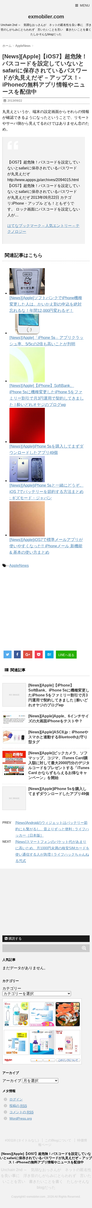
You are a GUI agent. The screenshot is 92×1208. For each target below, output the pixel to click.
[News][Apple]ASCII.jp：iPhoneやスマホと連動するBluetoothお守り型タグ (58, 737)
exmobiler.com (46, 17)
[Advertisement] (42, 611)
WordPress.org (20, 1118)
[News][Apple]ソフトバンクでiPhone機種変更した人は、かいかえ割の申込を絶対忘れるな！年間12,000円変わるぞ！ (45, 304)
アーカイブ (11, 1081)
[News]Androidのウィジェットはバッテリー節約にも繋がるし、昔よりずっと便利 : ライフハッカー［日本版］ (52, 829)
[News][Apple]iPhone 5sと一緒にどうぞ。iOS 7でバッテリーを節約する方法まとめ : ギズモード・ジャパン (46, 491)
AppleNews (19, 566)
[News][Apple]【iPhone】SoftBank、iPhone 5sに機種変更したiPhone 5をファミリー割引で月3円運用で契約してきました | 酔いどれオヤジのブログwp (58, 695)
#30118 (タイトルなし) (22, 1140)
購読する (15, 938)
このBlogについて (58, 1140)
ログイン (16, 1099)
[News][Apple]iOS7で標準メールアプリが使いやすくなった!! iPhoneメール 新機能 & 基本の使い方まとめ (46, 546)
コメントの (21, 1112)
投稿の (18, 1106)
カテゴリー (11, 988)
